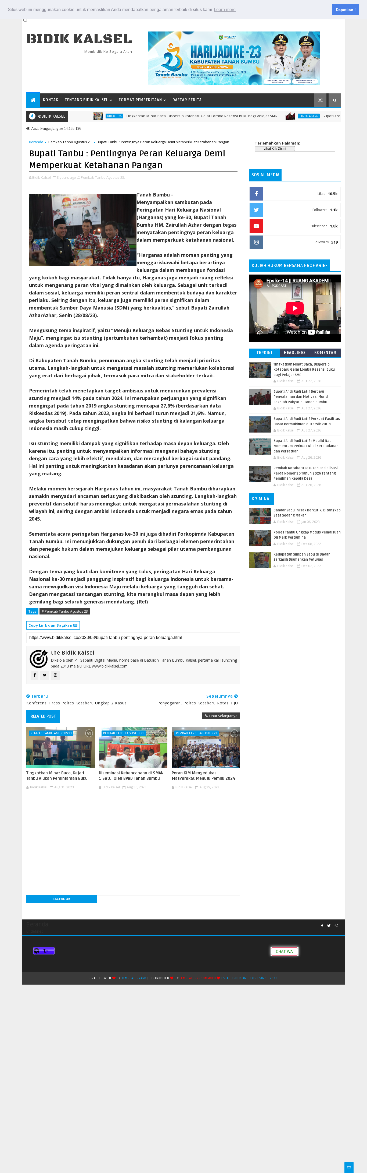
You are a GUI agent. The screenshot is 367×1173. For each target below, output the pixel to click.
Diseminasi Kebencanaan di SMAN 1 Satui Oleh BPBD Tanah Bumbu (131, 776)
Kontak (50, 100)
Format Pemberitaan (140, 100)
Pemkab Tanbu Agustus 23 (70, 141)
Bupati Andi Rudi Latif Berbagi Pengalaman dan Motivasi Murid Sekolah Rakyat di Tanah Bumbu (301, 396)
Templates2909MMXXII (197, 978)
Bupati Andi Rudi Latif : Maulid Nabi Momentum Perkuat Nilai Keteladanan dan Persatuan (306, 446)
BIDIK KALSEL (79, 39)
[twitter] (329, 926)
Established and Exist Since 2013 (249, 978)
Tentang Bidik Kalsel (86, 100)
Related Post (43, 716)
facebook (61, 899)
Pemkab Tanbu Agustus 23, (103, 177)
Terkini (265, 352)
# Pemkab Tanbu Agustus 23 (65, 611)
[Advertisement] (133, 807)
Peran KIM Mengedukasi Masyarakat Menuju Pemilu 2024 (203, 776)
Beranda (36, 141)
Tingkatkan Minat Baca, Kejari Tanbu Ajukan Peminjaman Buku (57, 776)
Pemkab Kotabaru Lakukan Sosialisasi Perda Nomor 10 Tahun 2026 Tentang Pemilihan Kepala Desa (306, 473)
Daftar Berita (187, 100)
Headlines (295, 352)
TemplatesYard (134, 978)
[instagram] (336, 926)
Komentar (325, 352)
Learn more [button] (225, 9)
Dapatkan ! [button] (346, 10)
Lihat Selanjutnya (223, 715)
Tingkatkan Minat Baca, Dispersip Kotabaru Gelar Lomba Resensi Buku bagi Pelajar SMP (178, 116)
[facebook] (322, 926)
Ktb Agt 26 (90, 116)
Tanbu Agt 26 (284, 116)
